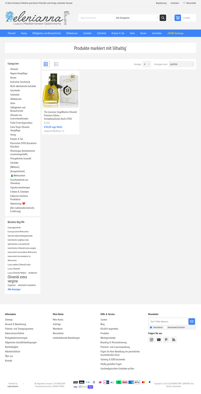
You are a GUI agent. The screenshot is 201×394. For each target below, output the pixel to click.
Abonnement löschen (176, 327)
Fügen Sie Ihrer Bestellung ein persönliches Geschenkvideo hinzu (120, 353)
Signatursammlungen (20, 187)
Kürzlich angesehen (109, 328)
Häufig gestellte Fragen (111, 364)
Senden (191, 321)
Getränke (14, 162)
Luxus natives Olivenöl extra (19, 264)
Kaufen (66, 103)
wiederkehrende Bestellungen (66, 337)
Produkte (104, 333)
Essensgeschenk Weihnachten (18, 231)
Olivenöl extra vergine (17, 279)
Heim (12, 103)
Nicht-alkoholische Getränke (23, 86)
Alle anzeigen (14, 289)
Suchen (163, 18)
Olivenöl (14, 69)
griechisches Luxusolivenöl (18, 243)
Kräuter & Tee (16, 139)
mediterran (32, 272)
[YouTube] (159, 339)
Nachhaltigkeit (11, 347)
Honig (13, 134)
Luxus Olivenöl (14, 268)
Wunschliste (58, 333)
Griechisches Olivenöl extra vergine (22, 248)
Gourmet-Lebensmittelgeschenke (20, 235)
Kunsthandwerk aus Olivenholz (19, 181)
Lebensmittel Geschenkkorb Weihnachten (22, 252)
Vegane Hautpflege (18, 73)
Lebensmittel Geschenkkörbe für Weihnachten (19, 258)
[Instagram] (151, 339)
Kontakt (8, 360)
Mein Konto (58, 319)
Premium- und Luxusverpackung (115, 347)
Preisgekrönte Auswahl (20, 158)
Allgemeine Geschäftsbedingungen (21, 342)
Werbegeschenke (108, 337)
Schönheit (14, 94)
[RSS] (173, 339)
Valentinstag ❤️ (17, 203)
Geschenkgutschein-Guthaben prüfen (117, 368)
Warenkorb (58, 328)
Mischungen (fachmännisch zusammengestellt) (22, 152)
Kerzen (13, 77)
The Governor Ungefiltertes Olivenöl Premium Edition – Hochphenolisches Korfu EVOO (60, 115)
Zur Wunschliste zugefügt (47, 103)
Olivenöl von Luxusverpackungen (19, 116)
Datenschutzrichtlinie (14, 333)
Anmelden (175, 2)
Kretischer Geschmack (20, 82)
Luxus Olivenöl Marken (17, 272)
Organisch (12, 285)
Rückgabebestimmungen (16, 337)
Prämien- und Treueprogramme (19, 328)
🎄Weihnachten (17, 175)
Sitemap (9, 319)
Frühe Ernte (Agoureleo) (21, 122)
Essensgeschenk (14, 227)
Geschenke (15, 90)
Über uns (9, 356)
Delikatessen (16, 99)
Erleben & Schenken (19, 191)
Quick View (54, 103)
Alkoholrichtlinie (12, 351)
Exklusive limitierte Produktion (19, 197)
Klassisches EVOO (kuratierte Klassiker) (23, 144)
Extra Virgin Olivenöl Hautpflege (19, 128)
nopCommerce (13, 386)
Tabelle (47, 64)
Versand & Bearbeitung (15, 324)
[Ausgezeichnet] (17, 171)
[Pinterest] (166, 339)
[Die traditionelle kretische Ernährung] (22, 209)
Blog (102, 324)
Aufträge (57, 324)
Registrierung (161, 2)
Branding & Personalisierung (113, 342)
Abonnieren (158, 327)
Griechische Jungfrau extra (18, 239)
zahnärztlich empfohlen (27, 285)
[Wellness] (14, 167)
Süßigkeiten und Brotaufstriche (17, 109)
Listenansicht (55, 64)
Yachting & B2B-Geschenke (112, 359)
